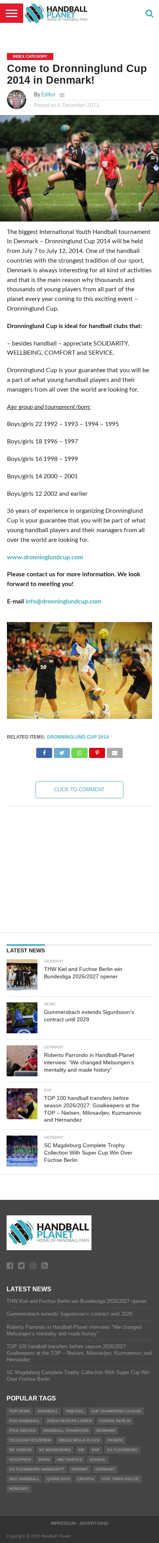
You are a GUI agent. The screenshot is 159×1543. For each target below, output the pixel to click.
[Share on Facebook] (44, 751)
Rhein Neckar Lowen (69, 1421)
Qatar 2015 (58, 1479)
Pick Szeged (22, 1430)
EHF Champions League (116, 1411)
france (115, 1440)
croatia (85, 1479)
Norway (79, 1469)
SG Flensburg (122, 1450)
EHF (96, 1450)
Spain (44, 1459)
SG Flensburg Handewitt (36, 1469)
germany (105, 1469)
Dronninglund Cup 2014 (78, 737)
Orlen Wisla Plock (79, 1440)
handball (47, 1411)
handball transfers (66, 1430)
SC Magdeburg (55, 1450)
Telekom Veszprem (30, 1440)
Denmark (105, 1430)
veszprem (20, 1459)
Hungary (19, 1488)
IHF (81, 1450)
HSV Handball (24, 1479)
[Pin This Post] (97, 751)
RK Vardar (20, 1450)
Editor (48, 95)
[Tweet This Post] (62, 751)
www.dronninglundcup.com (45, 557)
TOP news (19, 1411)
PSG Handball (24, 1421)
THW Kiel (75, 1411)
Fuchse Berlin (114, 1421)
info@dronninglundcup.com (63, 601)
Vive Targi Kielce (120, 1479)
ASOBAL (98, 1459)
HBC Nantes (69, 1459)
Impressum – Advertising (79, 1523)
